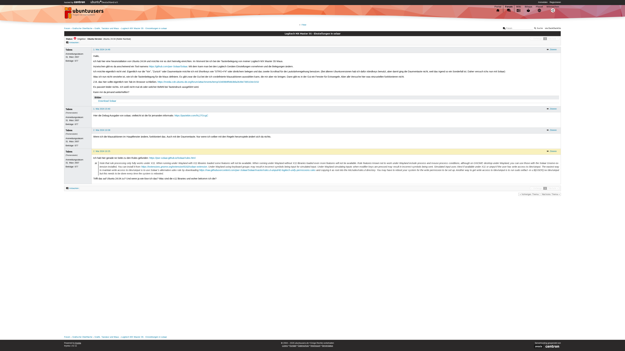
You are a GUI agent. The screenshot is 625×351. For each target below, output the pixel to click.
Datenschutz (303, 346)
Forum (509, 6)
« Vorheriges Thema (529, 194)
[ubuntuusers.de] (84, 13)
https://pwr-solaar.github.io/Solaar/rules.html (172, 158)
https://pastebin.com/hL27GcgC (191, 115)
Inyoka (78, 343)
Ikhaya (528, 6)
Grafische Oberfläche (82, 28)
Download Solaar (107, 101)
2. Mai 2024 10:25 (101, 151)
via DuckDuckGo (553, 28)
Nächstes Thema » (551, 194)
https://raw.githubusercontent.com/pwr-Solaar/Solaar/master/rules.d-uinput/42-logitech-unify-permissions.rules (257, 170)
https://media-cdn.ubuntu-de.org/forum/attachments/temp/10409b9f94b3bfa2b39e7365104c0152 (208, 82)
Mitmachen (553, 6)
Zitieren (553, 49)
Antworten (74, 42)
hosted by (69, 2)
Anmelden (543, 2)
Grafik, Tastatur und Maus (106, 28)
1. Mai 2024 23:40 (101, 109)
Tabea (69, 49)
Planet (539, 6)
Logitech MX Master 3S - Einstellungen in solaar (144, 28)
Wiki (518, 6)
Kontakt (293, 346)
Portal (497, 6)
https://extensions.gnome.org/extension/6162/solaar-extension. (174, 166)
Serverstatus (327, 346)
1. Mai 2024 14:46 (101, 49)
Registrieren (555, 2)
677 (76, 61)
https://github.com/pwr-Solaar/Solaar (168, 66)
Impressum (315, 346)
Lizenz (285, 346)
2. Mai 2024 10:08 (101, 130)
